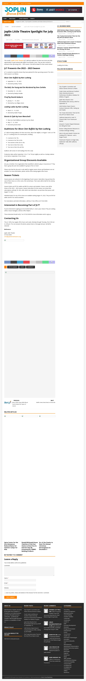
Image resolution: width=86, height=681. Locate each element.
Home (5, 18)
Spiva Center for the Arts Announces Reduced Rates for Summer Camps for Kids (11, 546)
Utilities (66, 670)
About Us (7, 605)
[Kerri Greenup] (46, 659)
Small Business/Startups (70, 660)
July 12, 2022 (9, 39)
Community (67, 618)
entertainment (12, 267)
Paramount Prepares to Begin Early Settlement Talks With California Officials (69, 141)
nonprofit (30, 267)
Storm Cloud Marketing (46, 677)
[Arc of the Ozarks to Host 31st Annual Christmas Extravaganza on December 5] (47, 478)
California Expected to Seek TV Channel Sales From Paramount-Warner (69, 42)
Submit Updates (15, 3)
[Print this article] (39, 56)
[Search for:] (73, 21)
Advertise (5, 3)
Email (6, 583)
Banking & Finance (68, 613)
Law (65, 642)
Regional (66, 653)
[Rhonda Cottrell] (46, 612)
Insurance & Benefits (69, 641)
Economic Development (70, 625)
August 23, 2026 (61, 33)
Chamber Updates (68, 616)
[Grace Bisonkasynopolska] (46, 624)
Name (6, 578)
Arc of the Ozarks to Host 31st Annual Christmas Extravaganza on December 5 (46, 546)
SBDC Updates (67, 658)
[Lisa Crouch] (46, 649)
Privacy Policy (9, 627)
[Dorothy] (46, 637)
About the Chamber (26, 3)
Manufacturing (67, 644)
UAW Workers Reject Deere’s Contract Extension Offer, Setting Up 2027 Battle (69, 30)
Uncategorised (67, 665)
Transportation (67, 663)
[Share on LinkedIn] (20, 56)
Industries (12, 18)
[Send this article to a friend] (33, 56)
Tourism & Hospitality (69, 662)
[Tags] (69, 81)
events (22, 267)
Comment (7, 565)
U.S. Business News (63, 26)
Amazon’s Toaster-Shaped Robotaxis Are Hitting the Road (68, 48)
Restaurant (67, 655)
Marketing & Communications (71, 646)
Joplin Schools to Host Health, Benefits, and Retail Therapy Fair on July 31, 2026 (52, 627)
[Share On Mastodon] (52, 56)
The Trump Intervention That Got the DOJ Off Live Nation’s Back (68, 36)
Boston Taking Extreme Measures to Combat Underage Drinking (68, 54)
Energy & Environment (69, 629)
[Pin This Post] (26, 56)
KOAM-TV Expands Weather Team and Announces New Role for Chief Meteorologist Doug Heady (52, 638)
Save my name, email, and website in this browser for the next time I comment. (27, 593)
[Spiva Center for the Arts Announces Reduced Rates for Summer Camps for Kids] (12, 478)
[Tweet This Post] (14, 56)
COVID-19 (66, 622)
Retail (65, 656)
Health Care (67, 636)
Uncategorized (67, 667)
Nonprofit (36, 39)
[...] (5, 622)
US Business (67, 669)
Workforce (66, 672)
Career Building (68, 615)
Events (32, 18)
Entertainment (25, 39)
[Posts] (61, 81)
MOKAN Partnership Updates (71, 648)
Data (65, 623)
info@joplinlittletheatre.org (12, 236)
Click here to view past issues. (11, 639)
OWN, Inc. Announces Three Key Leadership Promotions (52, 661)
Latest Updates (23, 18)
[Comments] (78, 81)
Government (67, 634)
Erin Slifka (17, 39)
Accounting (66, 609)
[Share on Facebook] (7, 56)
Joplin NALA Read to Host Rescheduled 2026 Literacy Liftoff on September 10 (69, 101)
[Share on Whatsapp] (45, 56)
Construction (67, 620)
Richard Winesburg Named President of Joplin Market (51, 650)
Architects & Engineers (69, 611)
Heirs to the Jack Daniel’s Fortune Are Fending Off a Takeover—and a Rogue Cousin (69, 135)
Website (6, 588)
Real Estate (67, 651)
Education (66, 627)
